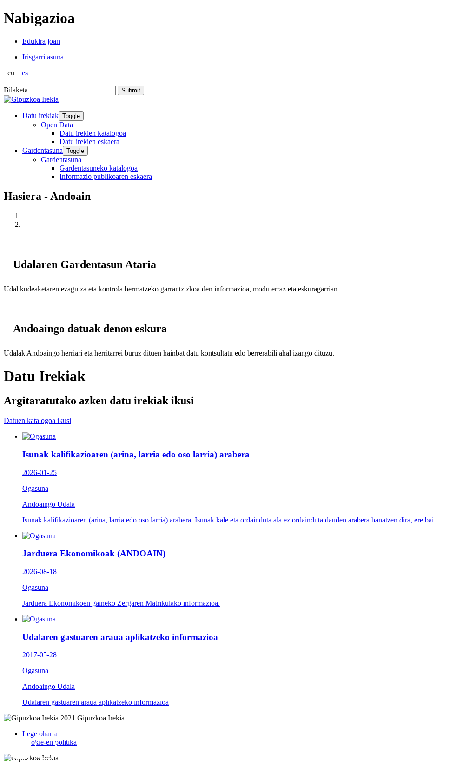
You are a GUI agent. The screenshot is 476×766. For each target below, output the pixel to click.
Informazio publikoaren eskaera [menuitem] (106, 176)
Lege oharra (40, 734)
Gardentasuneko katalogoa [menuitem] (99, 168)
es (25, 73)
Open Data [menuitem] (57, 125)
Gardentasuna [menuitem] (61, 160)
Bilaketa (16, 90)
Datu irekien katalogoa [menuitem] (93, 133)
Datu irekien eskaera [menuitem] (89, 141)
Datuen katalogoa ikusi (37, 420)
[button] (21, 748)
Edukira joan (41, 41)
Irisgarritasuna (43, 57)
